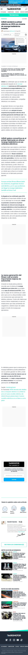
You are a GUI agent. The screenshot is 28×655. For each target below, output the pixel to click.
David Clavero (6, 31)
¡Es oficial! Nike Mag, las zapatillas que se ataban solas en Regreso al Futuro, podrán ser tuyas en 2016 (13, 75)
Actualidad (3, 12)
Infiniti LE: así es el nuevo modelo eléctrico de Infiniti (13, 394)
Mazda (24, 6)
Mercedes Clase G (4, 6)
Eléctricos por (9, 4)
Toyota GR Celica (13, 6)
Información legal (9, 650)
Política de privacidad (22, 650)
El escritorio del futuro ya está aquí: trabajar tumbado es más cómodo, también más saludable (13, 70)
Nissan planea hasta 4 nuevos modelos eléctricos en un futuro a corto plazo (13, 398)
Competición (11, 12)
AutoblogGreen (11, 387)
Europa (20, 6)
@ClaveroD (12, 31)
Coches (17, 12)
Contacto (4, 650)
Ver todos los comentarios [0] (14, 544)
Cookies (15, 650)
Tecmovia (4, 18)
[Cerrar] (25, 38)
